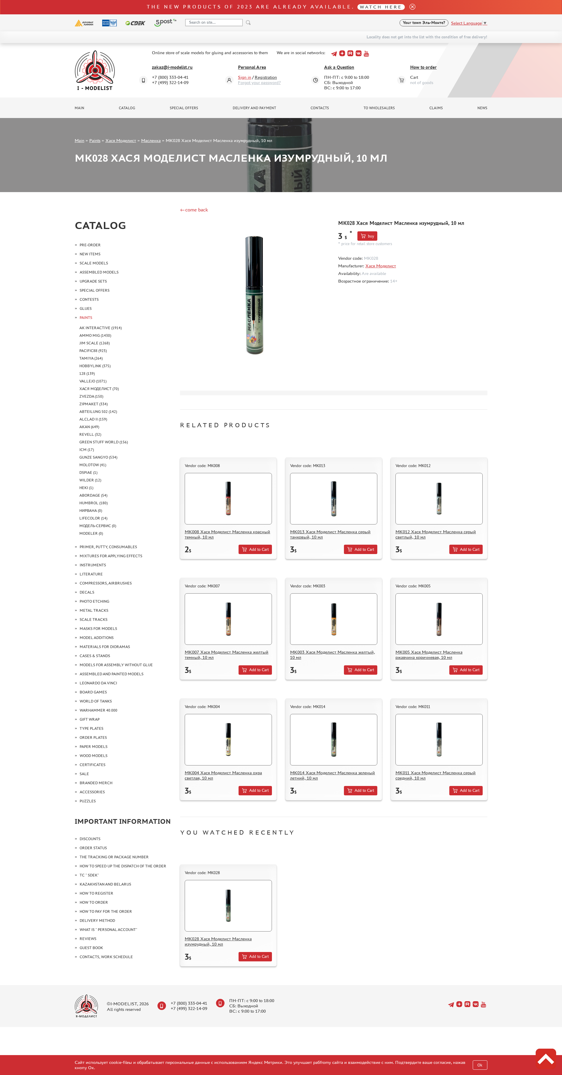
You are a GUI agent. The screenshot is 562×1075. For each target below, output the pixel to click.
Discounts (90, 839)
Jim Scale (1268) (94, 343)
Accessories (92, 792)
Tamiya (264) (91, 358)
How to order (423, 67)
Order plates (93, 737)
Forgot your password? (259, 82)
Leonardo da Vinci (98, 683)
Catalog (127, 108)
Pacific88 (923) (93, 350)
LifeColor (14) (93, 518)
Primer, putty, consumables (108, 547)
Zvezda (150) (91, 396)
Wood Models (93, 755)
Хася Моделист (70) (99, 389)
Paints (94, 140)
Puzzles (88, 801)
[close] (410, 7)
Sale (84, 774)
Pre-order (90, 245)
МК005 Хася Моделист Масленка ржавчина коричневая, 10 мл (428, 655)
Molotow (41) (92, 465)
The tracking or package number (114, 857)
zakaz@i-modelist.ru (172, 67)
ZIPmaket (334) (93, 404)
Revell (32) (90, 434)
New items (90, 254)
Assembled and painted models (111, 674)
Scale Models (94, 263)
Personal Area (252, 67)
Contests (89, 299)
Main (79, 108)
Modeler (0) (91, 533)
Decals (87, 592)
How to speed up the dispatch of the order (123, 866)
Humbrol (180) (93, 503)
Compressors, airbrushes (106, 583)
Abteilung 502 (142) (98, 411)
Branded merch (96, 783)
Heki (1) (86, 488)
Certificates (92, 765)
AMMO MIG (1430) (95, 335)
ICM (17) (86, 449)
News (482, 108)
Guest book (91, 948)
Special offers (184, 108)
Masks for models (98, 628)
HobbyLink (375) (95, 366)
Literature (91, 574)
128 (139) (87, 373)
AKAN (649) (89, 427)
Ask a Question (339, 67)
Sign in (244, 77)
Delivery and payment (254, 108)
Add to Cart (259, 549)
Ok (479, 1065)
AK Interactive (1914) (100, 328)
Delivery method (97, 920)
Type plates (91, 728)
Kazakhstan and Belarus (105, 884)
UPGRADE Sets (93, 281)
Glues (86, 308)
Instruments (93, 565)
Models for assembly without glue (116, 665)
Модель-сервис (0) (97, 526)
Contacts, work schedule (106, 957)
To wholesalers (379, 108)
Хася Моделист (120, 140)
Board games (93, 692)
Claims (436, 108)
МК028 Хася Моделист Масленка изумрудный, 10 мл (218, 941)
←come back (194, 210)
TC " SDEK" (89, 875)
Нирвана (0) (90, 510)
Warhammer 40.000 (98, 710)
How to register (96, 893)
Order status (93, 848)
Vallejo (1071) (93, 381)
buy (371, 236)
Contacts (320, 108)
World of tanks (96, 701)
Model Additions (97, 637)
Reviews (88, 938)
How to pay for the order (106, 911)
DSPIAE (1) (88, 472)
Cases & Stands (95, 656)
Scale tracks (93, 619)
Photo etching (94, 601)
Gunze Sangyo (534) (98, 457)
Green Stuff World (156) (103, 442)
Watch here (381, 6)
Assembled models (99, 272)
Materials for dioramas (105, 647)
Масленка (151, 140)
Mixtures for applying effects (111, 556)
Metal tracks (94, 610)
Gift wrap (90, 719)
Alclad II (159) (93, 419)
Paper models (93, 746)
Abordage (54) (93, 495)
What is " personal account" (108, 929)
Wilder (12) (90, 480)
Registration (266, 77)
